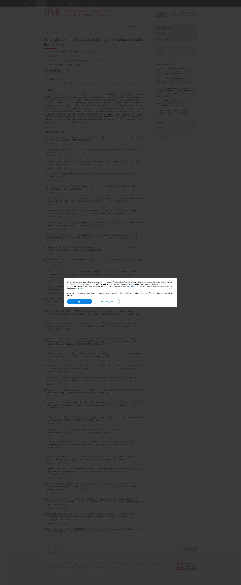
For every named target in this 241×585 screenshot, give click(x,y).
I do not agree (107, 301)
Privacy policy (130, 286)
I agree (79, 301)
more (80, 289)
